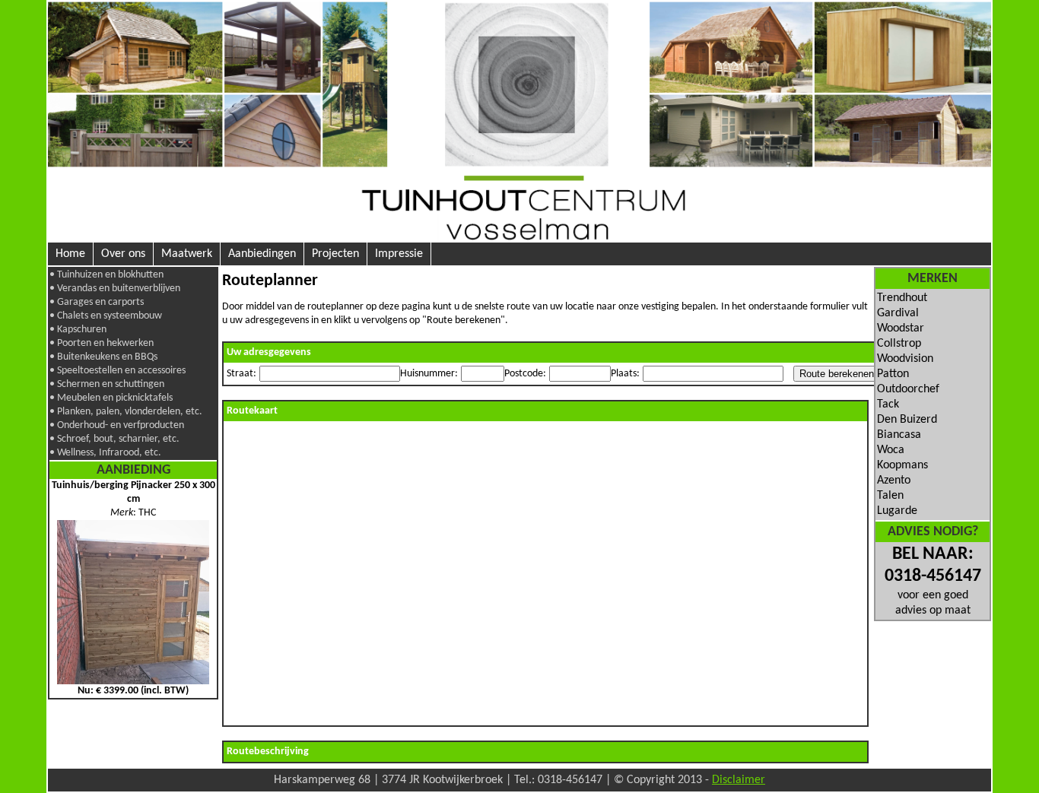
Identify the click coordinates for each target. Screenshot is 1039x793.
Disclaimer (738, 780)
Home (70, 254)
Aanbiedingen (262, 254)
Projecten (335, 254)
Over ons (123, 254)
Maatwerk (186, 254)
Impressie (399, 254)
